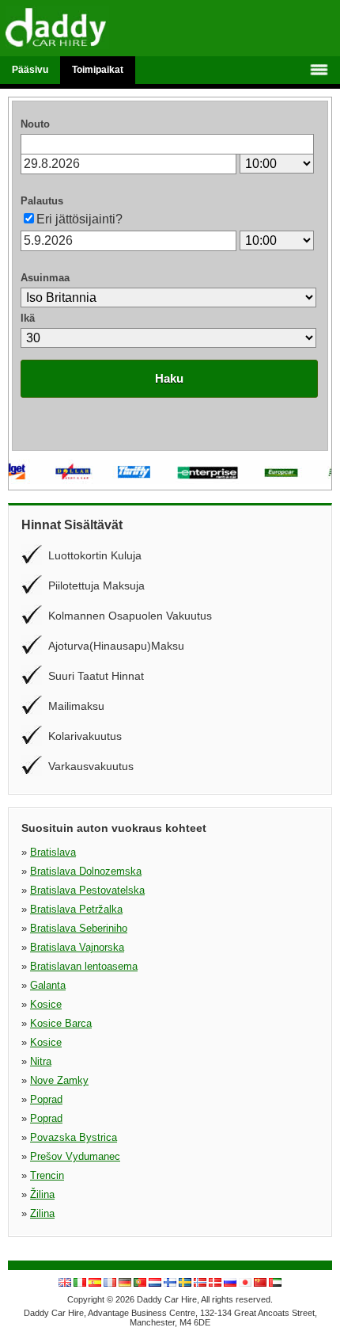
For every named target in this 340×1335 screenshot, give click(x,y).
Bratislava (53, 852)
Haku (169, 378)
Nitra (40, 1061)
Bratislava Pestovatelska (87, 890)
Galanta (48, 985)
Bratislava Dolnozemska (86, 871)
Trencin (47, 1175)
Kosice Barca (61, 1023)
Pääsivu (30, 69)
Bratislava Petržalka (76, 909)
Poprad (46, 1099)
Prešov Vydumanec (75, 1156)
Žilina (42, 1194)
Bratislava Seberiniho (78, 928)
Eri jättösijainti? (79, 219)
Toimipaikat (97, 69)
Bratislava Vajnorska (77, 947)
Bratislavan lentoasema (84, 966)
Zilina (42, 1213)
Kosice (46, 1004)
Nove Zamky (59, 1080)
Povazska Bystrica (73, 1137)
